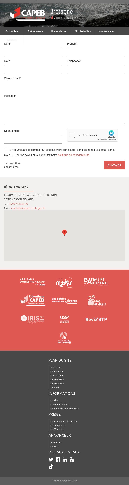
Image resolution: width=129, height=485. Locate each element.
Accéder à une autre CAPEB (67, 17)
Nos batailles (83, 31)
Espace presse (57, 425)
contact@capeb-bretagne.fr (28, 208)
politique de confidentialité (73, 155)
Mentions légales (59, 404)
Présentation (59, 31)
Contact (12, 39)
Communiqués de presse (63, 421)
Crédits (54, 400)
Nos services (106, 31)
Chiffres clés (56, 429)
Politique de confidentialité (64, 409)
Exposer (54, 446)
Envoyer (114, 165)
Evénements (35, 31)
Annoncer (55, 442)
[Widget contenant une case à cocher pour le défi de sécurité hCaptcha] (92, 135)
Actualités (12, 31)
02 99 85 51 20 (19, 203)
